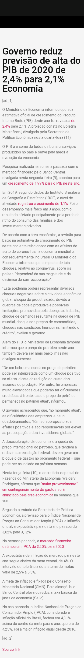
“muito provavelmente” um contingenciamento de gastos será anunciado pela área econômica (40, 489)
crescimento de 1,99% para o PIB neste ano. (44, 183)
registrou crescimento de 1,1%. (44, 203)
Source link (11, 649)
